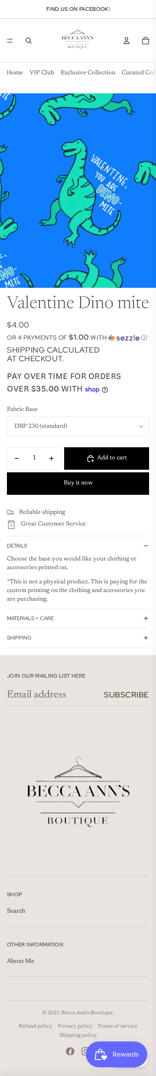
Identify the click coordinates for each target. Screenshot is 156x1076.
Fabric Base (22, 410)
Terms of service (117, 1026)
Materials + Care (30, 618)
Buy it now (78, 483)
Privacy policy (75, 1026)
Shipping (19, 637)
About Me (20, 961)
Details (17, 545)
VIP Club (41, 73)
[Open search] (28, 40)
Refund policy (35, 1026)
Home (14, 73)
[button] (78, 337)
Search (16, 911)
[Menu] (10, 41)
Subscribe (126, 695)
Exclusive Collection (88, 73)
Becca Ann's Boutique (87, 1013)
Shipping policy (78, 1035)
